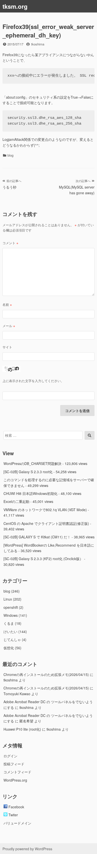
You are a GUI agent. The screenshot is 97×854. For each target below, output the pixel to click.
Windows (10, 615)
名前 (7, 304)
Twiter (12, 814)
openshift (10, 607)
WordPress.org (15, 780)
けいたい (10, 631)
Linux (7, 599)
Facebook (15, 806)
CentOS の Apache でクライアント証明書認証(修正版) (46, 523)
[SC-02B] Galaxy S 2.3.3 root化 (27, 471)
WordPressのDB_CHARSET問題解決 (32, 463)
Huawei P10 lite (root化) (22, 729)
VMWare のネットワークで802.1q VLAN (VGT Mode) (45, 509)
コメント (10, 242)
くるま (8, 623)
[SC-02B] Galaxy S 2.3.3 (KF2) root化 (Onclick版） (43, 558)
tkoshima (37, 44)
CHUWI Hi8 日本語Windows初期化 (30, 493)
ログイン (10, 755)
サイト (7, 347)
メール (8, 325)
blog (10, 155)
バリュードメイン (17, 823)
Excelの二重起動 (16, 501)
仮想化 (8, 647)
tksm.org (15, 6)
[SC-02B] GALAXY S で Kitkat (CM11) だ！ (37, 536)
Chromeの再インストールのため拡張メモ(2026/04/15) (46, 674)
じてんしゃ (12, 639)
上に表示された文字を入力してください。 (33, 380)
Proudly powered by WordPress (27, 848)
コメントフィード (17, 771)
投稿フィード (13, 763)
